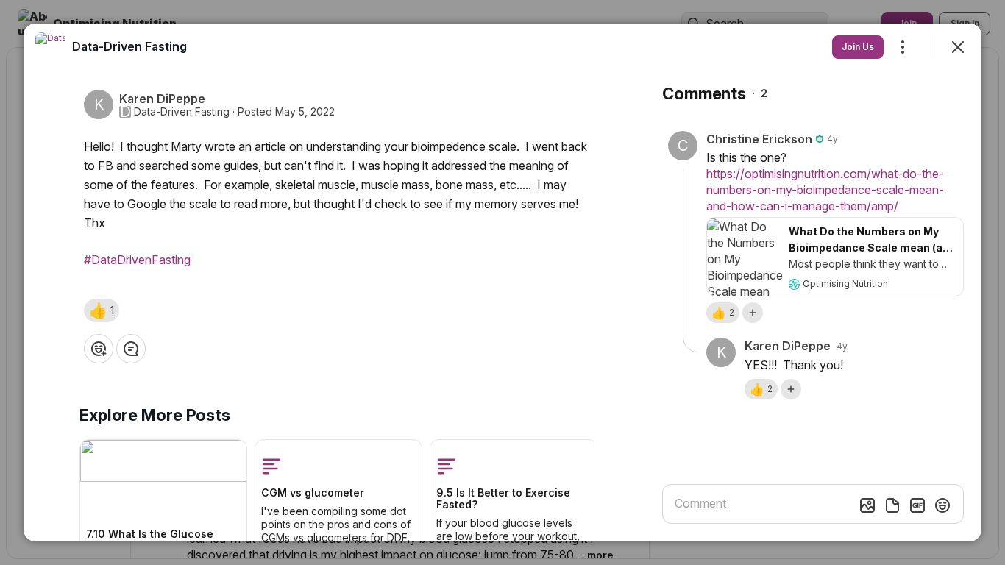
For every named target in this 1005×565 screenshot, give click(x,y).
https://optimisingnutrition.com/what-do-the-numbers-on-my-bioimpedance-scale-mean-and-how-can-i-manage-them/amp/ (825, 189)
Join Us (858, 46)
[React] (99, 349)
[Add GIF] (917, 505)
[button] (101, 310)
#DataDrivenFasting (137, 259)
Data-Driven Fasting (182, 112)
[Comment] (131, 348)
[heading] (129, 46)
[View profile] (50, 47)
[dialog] (502, 282)
